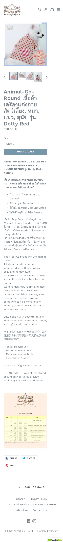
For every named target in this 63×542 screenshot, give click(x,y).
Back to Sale (34, 487)
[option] (13, 76)
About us (22, 510)
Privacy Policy (38, 498)
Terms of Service (18, 504)
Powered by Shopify (47, 531)
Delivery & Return (44, 504)
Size (6, 138)
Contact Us (39, 510)
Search (20, 498)
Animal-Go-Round (23, 531)
